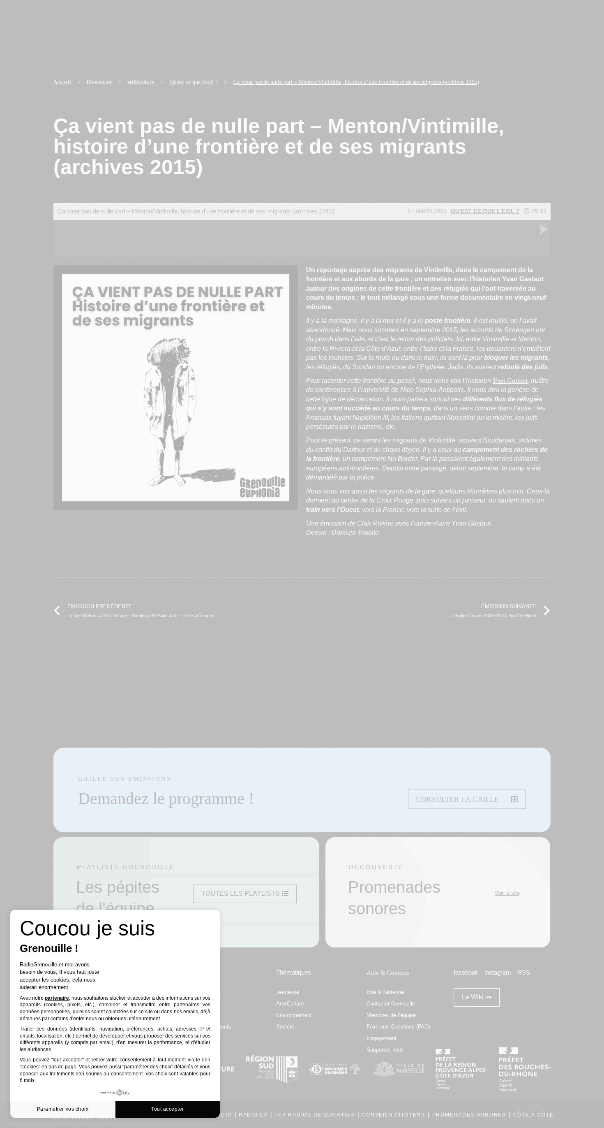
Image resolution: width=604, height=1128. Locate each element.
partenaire (57, 998)
